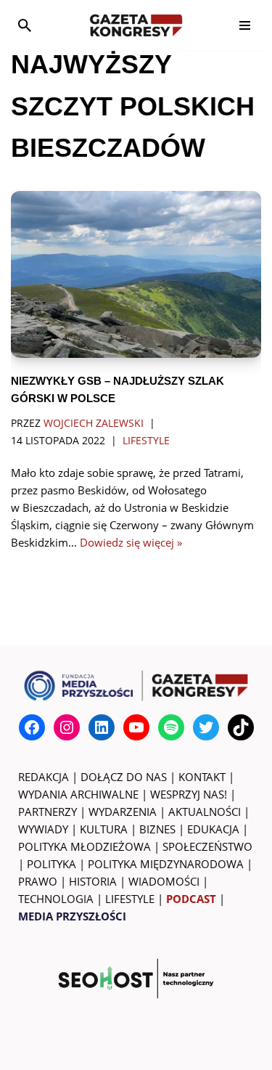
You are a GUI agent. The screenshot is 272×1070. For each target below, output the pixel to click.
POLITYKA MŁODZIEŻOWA (84, 846)
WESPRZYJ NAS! (188, 794)
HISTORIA (93, 881)
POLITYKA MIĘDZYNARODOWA (166, 864)
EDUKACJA (213, 829)
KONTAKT (202, 776)
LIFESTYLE (129, 898)
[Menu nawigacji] (244, 25)
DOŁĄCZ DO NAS (124, 776)
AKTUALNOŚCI (204, 811)
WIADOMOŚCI (163, 881)
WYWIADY (43, 829)
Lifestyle (146, 440)
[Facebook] (32, 727)
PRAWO (37, 881)
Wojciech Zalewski (94, 423)
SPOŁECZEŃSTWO (207, 846)
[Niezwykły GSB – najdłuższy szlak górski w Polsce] (136, 274)
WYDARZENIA (122, 811)
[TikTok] (241, 727)
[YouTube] (136, 727)
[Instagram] (67, 727)
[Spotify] (171, 727)
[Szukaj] (24, 25)
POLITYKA (51, 864)
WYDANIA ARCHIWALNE (78, 794)
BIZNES (157, 829)
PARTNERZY (47, 811)
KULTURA (104, 829)
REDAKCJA (43, 776)
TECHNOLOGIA (56, 898)
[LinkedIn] (101, 727)
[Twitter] (206, 727)
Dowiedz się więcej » (131, 542)
